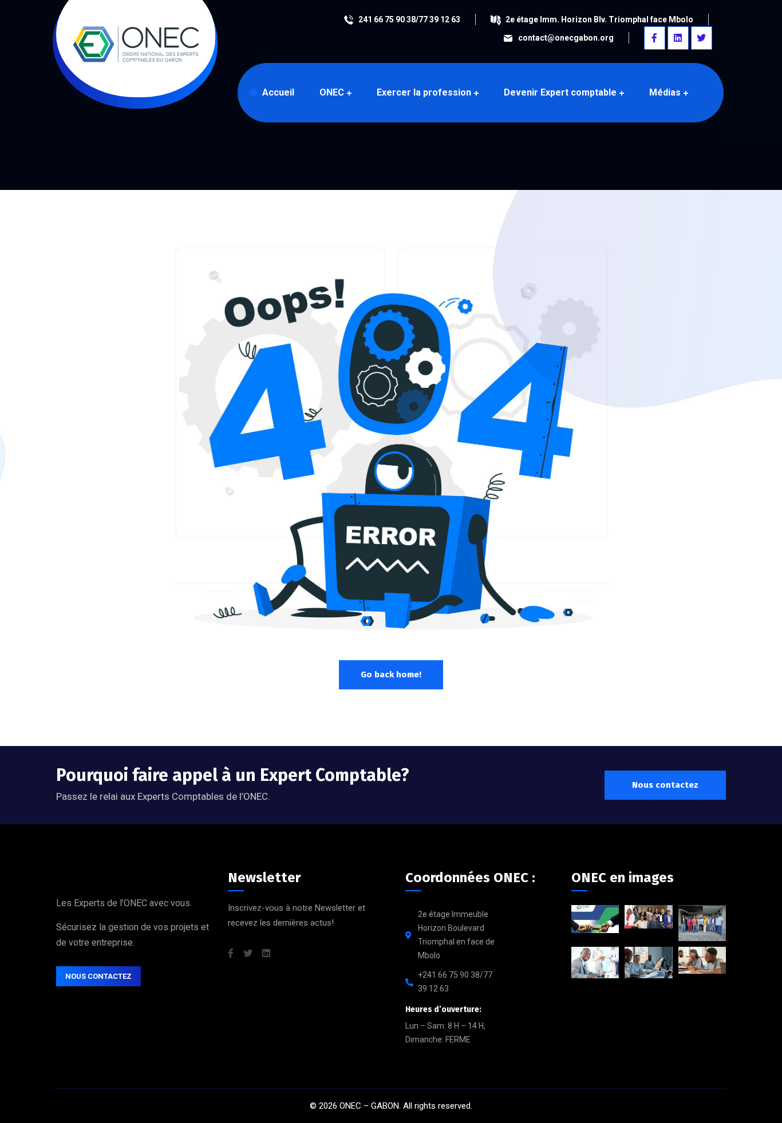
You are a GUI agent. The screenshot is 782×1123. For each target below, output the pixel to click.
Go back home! (391, 674)
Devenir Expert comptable (560, 92)
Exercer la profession (424, 92)
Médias (665, 92)
